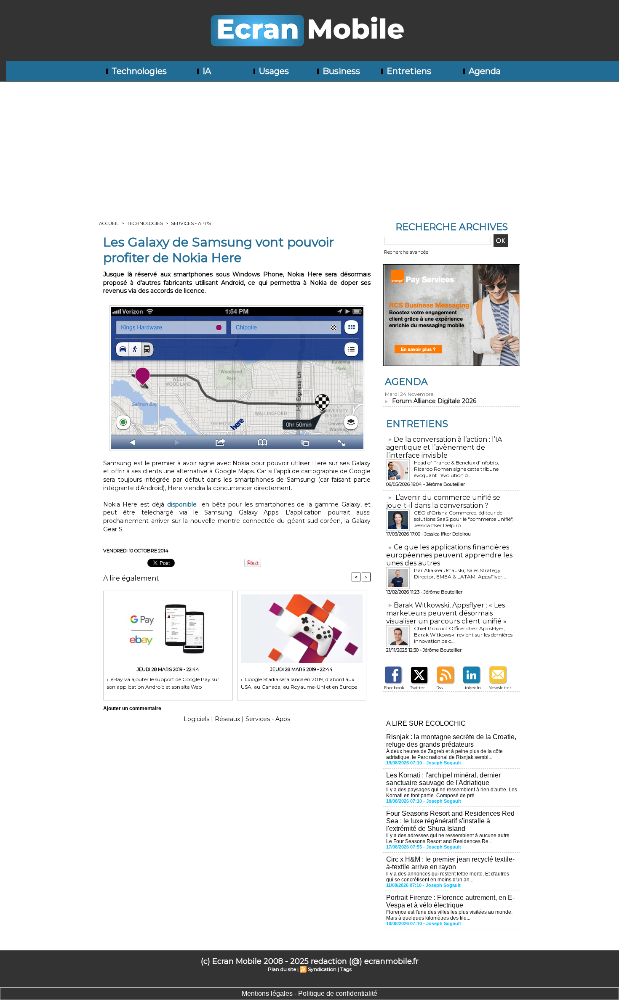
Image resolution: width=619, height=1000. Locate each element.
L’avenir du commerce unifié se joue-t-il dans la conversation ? (443, 501)
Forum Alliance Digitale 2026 (434, 401)
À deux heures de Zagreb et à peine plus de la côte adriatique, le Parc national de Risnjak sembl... (444, 754)
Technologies (138, 71)
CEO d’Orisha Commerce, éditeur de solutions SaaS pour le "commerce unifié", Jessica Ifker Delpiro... (464, 518)
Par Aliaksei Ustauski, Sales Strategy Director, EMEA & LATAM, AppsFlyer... (460, 573)
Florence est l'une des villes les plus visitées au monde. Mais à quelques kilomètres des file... (449, 915)
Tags (346, 969)
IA (205, 71)
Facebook (394, 687)
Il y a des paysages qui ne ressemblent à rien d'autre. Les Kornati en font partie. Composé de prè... (451, 792)
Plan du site (282, 969)
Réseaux (227, 719)
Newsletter (499, 687)
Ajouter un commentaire (132, 708)
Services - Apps (191, 223)
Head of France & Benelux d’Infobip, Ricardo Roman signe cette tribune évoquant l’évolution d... (456, 468)
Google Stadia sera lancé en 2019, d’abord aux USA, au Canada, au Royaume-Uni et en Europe (299, 683)
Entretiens (407, 71)
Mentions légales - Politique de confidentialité (309, 993)
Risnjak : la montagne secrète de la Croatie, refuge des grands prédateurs (451, 740)
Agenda (484, 71)
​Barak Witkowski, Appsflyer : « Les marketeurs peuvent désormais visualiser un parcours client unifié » (446, 613)
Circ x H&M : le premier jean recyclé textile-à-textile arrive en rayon (450, 863)
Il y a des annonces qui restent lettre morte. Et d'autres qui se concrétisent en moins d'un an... (447, 877)
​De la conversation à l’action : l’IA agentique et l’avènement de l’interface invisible (444, 447)
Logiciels (196, 719)
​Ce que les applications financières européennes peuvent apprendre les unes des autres (449, 555)
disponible (182, 504)
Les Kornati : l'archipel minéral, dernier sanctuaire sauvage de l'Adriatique (443, 779)
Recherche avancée (406, 252)
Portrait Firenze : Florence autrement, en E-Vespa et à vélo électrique (450, 901)
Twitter (417, 687)
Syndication (322, 969)
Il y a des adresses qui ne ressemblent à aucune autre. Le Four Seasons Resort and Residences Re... (448, 838)
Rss (439, 687)
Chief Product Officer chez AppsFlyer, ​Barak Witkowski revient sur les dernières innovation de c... (463, 634)
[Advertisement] (309, 145)
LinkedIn (471, 687)
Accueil (109, 223)
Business (340, 71)
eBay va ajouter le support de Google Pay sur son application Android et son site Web (163, 683)
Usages (273, 71)
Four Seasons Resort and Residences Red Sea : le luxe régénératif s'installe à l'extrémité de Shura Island (450, 821)
